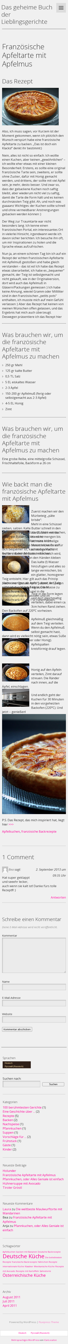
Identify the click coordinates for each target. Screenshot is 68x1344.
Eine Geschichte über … (19, 1111)
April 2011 (10, 1306)
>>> (11, 824)
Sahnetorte (45, 1271)
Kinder (7, 1149)
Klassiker (29, 1266)
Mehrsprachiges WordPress (25, 1340)
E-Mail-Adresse (11, 997)
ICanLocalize (50, 1340)
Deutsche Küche (23, 1256)
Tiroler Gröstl (12, 1188)
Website (7, 1014)
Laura (7, 1209)
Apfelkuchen (11, 831)
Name (6, 981)
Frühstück (10, 1141)
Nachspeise (11, 1124)
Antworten (58, 897)
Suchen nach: (12, 1079)
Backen (8, 1120)
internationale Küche (13, 1266)
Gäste (7, 1145)
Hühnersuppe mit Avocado (21, 1183)
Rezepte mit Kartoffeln (27, 1271)
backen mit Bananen (26, 1252)
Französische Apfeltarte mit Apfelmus (29, 1175)
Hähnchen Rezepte (47, 1262)
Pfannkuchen (12, 1128)
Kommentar (9, 935)
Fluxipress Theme (49, 1322)
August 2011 (11, 1297)
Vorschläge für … (14, 1137)
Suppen (8, 1132)
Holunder (9, 1171)
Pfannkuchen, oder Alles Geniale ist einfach (33, 1179)
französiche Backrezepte (38, 831)
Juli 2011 (9, 1301)
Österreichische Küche (24, 1275)
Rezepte (8, 1116)
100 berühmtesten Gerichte (22, 1107)
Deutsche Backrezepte (49, 1252)
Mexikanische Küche (44, 1266)
